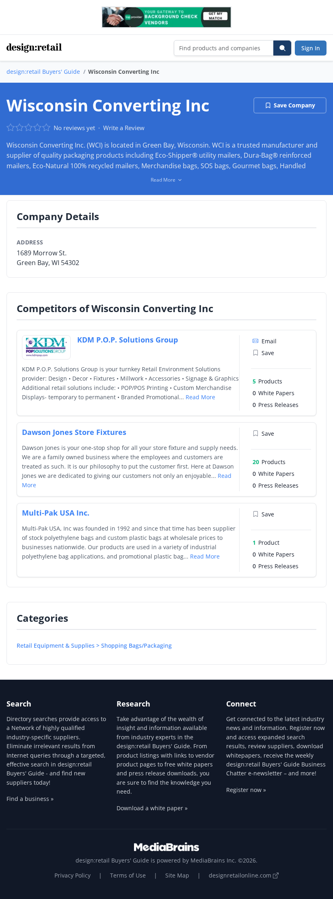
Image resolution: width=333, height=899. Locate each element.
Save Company (294, 105)
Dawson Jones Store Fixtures (74, 432)
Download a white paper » (152, 808)
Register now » (246, 790)
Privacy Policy (72, 875)
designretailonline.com (241, 875)
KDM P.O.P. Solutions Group (127, 340)
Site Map (177, 875)
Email (269, 341)
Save (268, 353)
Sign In (310, 48)
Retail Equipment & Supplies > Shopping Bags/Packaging (94, 645)
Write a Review (124, 128)
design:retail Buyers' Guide (43, 71)
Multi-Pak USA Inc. (55, 513)
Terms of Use (128, 875)
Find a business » (30, 799)
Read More (200, 397)
